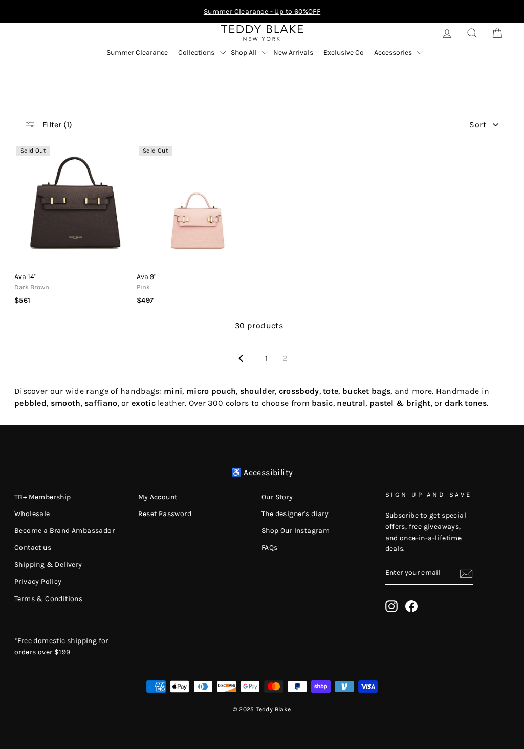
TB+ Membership (42, 497)
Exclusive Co (343, 52)
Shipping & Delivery (48, 564)
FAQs (269, 547)
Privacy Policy (38, 581)
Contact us (32, 547)
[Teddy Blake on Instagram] (391, 606)
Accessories (393, 52)
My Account (158, 497)
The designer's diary (295, 514)
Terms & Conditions (48, 599)
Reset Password (165, 514)
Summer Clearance (137, 52)
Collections (196, 52)
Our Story (277, 497)
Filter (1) (56, 125)
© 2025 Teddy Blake (262, 709)
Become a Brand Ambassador (64, 530)
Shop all (244, 52)
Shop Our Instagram (295, 530)
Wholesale (32, 514)
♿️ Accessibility (262, 472)
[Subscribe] (466, 573)
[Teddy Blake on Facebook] (411, 606)
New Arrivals (293, 52)
